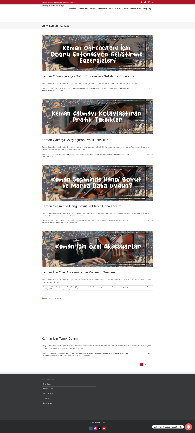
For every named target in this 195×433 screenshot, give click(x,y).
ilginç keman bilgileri (70, 355)
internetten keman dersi (122, 154)
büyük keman (82, 154)
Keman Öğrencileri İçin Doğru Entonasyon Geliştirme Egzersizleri (89, 76)
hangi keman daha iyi (118, 287)
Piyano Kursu (48, 393)
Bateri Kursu (47, 403)
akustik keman (83, 353)
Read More (150, 88)
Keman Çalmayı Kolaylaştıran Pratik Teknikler (75, 140)
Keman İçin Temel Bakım (60, 338)
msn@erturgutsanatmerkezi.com (67, 2)
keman (43, 156)
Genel (69, 88)
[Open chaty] (188, 426)
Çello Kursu (47, 398)
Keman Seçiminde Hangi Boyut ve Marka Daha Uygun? (82, 206)
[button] (150, 9)
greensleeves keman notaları (110, 88)
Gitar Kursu (47, 384)
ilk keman (50, 90)
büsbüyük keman (92, 353)
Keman (74, 88)
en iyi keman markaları (95, 88)
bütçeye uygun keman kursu (98, 221)
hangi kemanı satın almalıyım (108, 154)
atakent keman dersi (84, 221)
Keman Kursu (48, 389)
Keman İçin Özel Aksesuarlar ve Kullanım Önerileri (78, 272)
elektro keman (84, 88)
